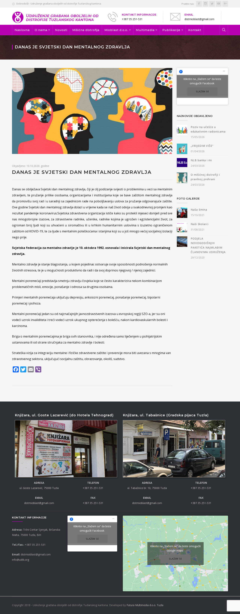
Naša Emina (199, 209)
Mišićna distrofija (85, 30)
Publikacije (171, 30)
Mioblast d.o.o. (116, 30)
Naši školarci (199, 224)
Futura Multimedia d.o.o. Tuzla (145, 605)
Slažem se (202, 91)
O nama (41, 30)
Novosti (61, 30)
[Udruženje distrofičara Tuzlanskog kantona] (55, 17)
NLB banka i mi (201, 160)
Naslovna (22, 30)
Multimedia (145, 30)
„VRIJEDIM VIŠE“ (202, 146)
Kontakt (194, 30)
